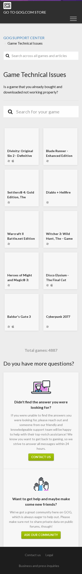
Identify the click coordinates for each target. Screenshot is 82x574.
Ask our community (41, 535)
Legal (49, 555)
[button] (73, 18)
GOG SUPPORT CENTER (23, 38)
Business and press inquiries (39, 566)
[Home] (7, 5)
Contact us (41, 457)
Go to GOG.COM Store (24, 12)
